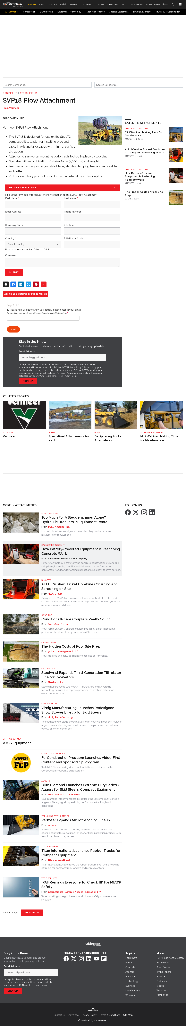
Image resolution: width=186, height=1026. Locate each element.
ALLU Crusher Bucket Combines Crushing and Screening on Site (145, 151)
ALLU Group (55, 593)
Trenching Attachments (55, 816)
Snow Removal (49, 704)
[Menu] (180, 4)
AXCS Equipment (17, 743)
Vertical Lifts (49, 878)
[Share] (13, 284)
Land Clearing (49, 642)
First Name (12, 198)
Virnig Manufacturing (60, 717)
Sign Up (28, 381)
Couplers (46, 615)
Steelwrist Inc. (56, 682)
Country (10, 238)
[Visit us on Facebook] (128, 512)
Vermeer (14, 108)
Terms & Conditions (109, 1015)
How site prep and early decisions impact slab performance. (74, 655)
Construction (49, 513)
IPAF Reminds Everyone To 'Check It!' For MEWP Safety (81, 884)
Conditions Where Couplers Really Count (75, 619)
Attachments (29, 93)
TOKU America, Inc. (59, 527)
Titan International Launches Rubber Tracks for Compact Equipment (80, 852)
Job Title (69, 225)
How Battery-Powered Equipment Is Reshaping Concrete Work (140, 176)
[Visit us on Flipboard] (104, 958)
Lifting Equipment (13, 739)
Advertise (73, 1015)
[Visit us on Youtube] (96, 958)
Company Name (14, 225)
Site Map (128, 1015)
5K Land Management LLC (63, 651)
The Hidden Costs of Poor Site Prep (144, 193)
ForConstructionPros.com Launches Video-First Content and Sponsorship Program (80, 760)
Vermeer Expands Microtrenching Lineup (75, 820)
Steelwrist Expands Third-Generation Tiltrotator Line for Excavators (81, 675)
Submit (14, 272)
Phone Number (72, 212)
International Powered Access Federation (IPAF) (75, 892)
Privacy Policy (70, 376)
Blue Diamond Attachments (64, 794)
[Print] (6, 284)
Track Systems (49, 846)
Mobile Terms (51, 376)
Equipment (10, 93)
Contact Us (59, 1015)
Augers (45, 781)
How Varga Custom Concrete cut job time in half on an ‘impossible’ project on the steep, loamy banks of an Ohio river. (78, 630)
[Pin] (36, 284)
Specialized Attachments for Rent (69, 438)
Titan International (59, 860)
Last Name (71, 198)
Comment (11, 255)
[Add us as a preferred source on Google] (43, 284)
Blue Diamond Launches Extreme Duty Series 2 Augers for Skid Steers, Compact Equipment (80, 787)
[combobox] (47, 85)
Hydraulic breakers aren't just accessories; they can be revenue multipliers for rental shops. (76, 533)
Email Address (14, 212)
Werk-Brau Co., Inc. (59, 624)
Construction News (53, 753)
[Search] (173, 4)
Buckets (99, 432)
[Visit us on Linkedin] (152, 512)
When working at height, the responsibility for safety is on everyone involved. (78, 898)
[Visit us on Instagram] (144, 512)
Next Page (32, 912)
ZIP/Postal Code (73, 238)
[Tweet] (28, 284)
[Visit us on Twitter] (136, 512)
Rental (53, 432)
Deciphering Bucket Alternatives (108, 438)
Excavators (48, 668)
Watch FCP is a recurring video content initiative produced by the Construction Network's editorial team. (77, 769)
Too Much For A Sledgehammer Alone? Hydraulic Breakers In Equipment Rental (75, 519)
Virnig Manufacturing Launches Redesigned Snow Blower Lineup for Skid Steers (77, 710)
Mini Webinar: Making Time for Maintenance (144, 134)
